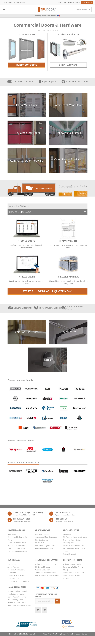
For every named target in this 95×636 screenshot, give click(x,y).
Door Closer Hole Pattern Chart (19, 605)
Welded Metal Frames (43, 570)
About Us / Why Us (19, 206)
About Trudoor (13, 567)
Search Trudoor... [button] (82, 10)
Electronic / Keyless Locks (45, 545)
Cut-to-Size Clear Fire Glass (73, 572)
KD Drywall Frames (42, 567)
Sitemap (84, 634)
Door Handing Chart (15, 600)
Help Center (7, 2)
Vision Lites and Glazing (72, 564)
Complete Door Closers (44, 548)
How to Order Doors (20, 211)
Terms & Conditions (74, 634)
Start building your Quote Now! (47, 291)
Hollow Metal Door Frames (45, 564)
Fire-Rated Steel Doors (16, 545)
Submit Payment (69, 554)
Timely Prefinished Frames (45, 572)
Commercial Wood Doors (17, 551)
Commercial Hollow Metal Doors (17, 538)
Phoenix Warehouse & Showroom (16, 571)
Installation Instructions (17, 594)
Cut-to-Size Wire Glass (71, 575)
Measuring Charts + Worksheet (20, 591)
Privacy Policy (47, 634)
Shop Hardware (68, 65)
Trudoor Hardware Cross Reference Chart (17, 577)
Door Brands (12, 534)
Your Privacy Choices (59, 634)
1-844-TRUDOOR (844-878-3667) (68, 2)
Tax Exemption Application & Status (74, 549)
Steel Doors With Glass (16, 548)
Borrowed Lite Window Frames (47, 575)
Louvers (66, 578)
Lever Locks (39, 543)
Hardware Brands (42, 534)
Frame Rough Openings (17, 597)
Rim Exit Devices (41, 540)
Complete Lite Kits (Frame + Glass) (73, 568)
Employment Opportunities (18, 581)
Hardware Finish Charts (17, 602)
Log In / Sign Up (19, 2)
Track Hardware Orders (72, 540)
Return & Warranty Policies (73, 545)
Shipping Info (68, 543)
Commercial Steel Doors (17, 543)
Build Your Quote (26, 64)
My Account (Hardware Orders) (75, 537)
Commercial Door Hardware (46, 537)
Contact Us (12, 564)
